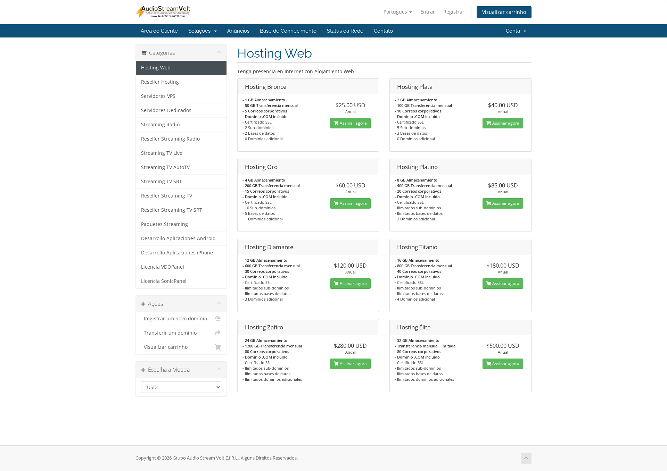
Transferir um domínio (169, 333)
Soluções (200, 31)
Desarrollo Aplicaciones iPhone (177, 253)
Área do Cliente (159, 31)
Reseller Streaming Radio (170, 139)
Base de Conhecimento (288, 31)
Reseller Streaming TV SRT (171, 210)
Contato (383, 31)
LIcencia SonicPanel (164, 281)
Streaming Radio (160, 124)
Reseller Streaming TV (166, 196)
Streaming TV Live (161, 153)
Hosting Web (156, 68)
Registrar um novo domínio (174, 319)
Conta (514, 31)
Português (396, 11)
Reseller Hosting (160, 82)
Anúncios (238, 31)
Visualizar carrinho (504, 12)
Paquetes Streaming (164, 224)
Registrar (453, 11)
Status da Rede (345, 31)
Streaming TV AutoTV (165, 167)
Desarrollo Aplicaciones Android (178, 238)
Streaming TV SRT (161, 181)
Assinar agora (353, 123)
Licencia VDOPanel (162, 267)
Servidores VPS (158, 96)
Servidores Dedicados (166, 110)
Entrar (427, 11)
